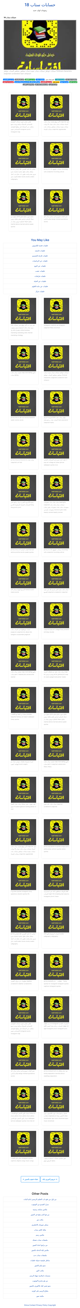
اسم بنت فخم (73, 82)
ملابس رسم (40, 1235)
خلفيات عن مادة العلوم (40, 286)
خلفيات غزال (40, 291)
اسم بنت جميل (64, 82)
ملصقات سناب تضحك (40, 1240)
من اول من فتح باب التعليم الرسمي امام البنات (40, 1199)
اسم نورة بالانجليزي (9, 79)
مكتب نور (40, 1220)
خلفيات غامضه (40, 251)
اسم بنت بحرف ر (60, 79)
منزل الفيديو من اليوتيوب (40, 1204)
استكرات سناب (40, 79)
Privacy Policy (41, 1305)
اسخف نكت (56, 82)
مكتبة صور (40, 1296)
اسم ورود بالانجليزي (46, 82)
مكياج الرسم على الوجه (40, 1291)
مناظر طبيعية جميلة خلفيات (40, 1260)
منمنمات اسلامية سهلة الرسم (40, 1276)
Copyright (52, 1305)
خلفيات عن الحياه (40, 281)
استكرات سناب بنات (71, 79)
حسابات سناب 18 (40, 4)
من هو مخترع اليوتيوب (40, 1281)
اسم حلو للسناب (19, 79)
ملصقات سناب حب (40, 1255)
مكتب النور (40, 1271)
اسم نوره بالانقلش (30, 79)
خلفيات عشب (40, 271)
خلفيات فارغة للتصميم (40, 256)
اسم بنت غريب (53, 84)
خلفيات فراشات (40, 276)
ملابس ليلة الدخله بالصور (40, 1250)
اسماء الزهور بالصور (28, 84)
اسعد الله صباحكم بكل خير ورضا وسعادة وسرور (27, 82)
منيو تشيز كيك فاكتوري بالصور (40, 1286)
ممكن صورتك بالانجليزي (40, 1225)
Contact (32, 1305)
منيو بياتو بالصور (40, 1265)
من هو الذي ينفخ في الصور (40, 1215)
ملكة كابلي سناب (40, 1230)
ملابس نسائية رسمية (40, 1209)
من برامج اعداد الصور (40, 1245)
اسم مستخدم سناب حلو (41, 84)
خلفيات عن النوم (40, 266)
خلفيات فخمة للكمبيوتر (40, 246)
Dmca (26, 1305)
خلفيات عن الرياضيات (40, 261)
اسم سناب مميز (50, 79)
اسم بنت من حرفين (8, 82)
